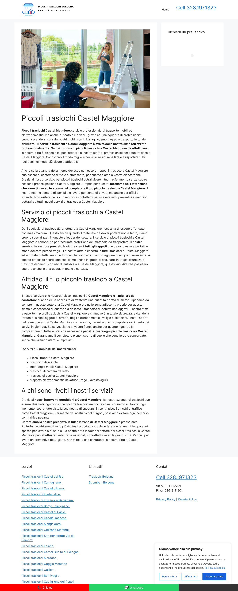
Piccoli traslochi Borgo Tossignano (45, 506)
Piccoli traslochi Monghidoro (41, 524)
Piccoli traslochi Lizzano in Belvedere (47, 500)
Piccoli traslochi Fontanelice (41, 494)
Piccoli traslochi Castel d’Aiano (43, 488)
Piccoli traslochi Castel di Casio (43, 512)
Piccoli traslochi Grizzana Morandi (45, 530)
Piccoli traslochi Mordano (39, 558)
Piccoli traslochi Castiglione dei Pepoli (48, 581)
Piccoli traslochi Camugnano (41, 482)
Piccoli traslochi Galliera (38, 569)
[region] (192, 563)
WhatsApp (133, 587)
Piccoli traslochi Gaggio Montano (44, 564)
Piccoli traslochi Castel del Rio (42, 476)
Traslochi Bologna (101, 476)
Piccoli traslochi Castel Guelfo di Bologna (50, 552)
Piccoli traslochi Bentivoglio (40, 575)
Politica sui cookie (215, 567)
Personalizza (169, 576)
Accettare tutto (214, 576)
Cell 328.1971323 (196, 8)
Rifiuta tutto (191, 576)
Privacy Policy (165, 499)
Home (165, 9)
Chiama (44, 587)
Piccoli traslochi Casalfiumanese (44, 518)
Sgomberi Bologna (101, 482)
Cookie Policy (187, 499)
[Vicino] (227, 546)
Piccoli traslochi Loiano (37, 546)
